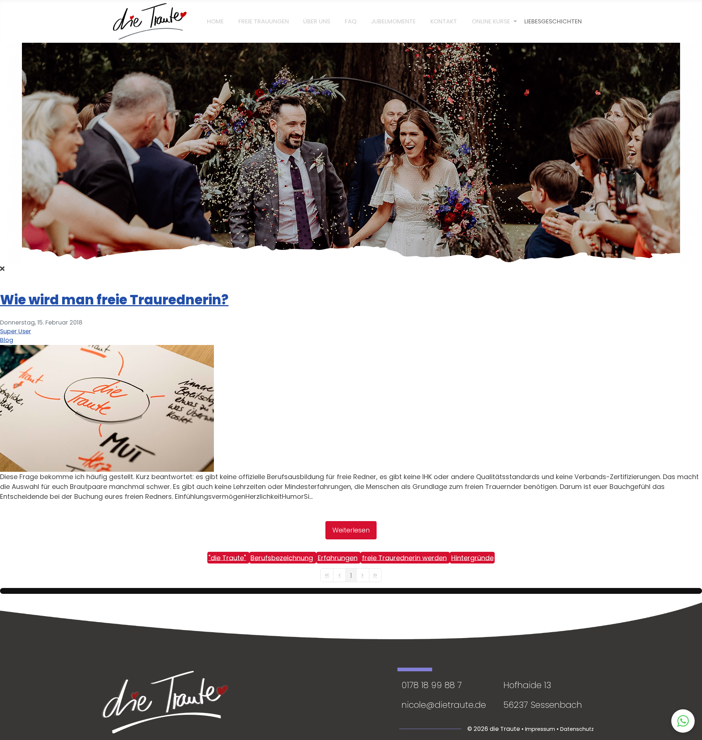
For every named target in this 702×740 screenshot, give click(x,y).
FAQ (350, 21)
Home (215, 21)
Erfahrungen (338, 557)
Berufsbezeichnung (281, 557)
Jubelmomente (393, 21)
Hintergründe (472, 557)
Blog (6, 340)
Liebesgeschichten (553, 21)
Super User (15, 331)
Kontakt (443, 21)
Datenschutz (577, 729)
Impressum (540, 729)
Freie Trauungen (263, 21)
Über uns (316, 21)
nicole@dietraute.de (443, 705)
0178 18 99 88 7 (431, 685)
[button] (683, 721)
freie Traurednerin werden (404, 557)
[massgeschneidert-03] (107, 407)
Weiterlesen (351, 530)
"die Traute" (227, 557)
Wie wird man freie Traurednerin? (114, 300)
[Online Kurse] (490, 22)
